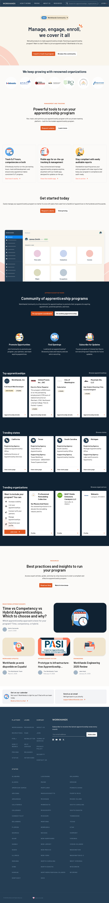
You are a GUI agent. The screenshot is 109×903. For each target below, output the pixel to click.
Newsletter (29, 738)
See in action (81, 178)
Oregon (73, 782)
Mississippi (46, 810)
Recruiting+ (17, 733)
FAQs (26, 733)
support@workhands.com (73, 699)
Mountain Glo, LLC (96, 381)
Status (15, 758)
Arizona (15, 793)
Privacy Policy (40, 748)
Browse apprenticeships (97, 373)
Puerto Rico (75, 793)
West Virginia (76, 861)
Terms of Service (41, 740)
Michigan (94, 439)
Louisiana (45, 776)
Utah (72, 827)
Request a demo (48, 128)
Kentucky (16, 878)
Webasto (94, 494)
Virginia (73, 838)
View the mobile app (48, 178)
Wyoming (73, 872)
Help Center (27, 745)
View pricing (62, 211)
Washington (75, 850)
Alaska (15, 782)
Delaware (16, 821)
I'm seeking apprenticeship (66, 313)
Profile (33, 533)
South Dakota (76, 810)
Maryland (45, 788)
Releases (28, 752)
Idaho (14, 850)
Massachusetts (48, 793)
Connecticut (18, 816)
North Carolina (48, 861)
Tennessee (75, 816)
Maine (43, 782)
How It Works (15, 745)
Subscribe (92, 734)
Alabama (16, 776)
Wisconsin (74, 867)
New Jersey (46, 844)
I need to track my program (43, 54)
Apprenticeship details (12, 415)
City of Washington (69, 381)
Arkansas (16, 799)
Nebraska (45, 827)
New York (45, 855)
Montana (45, 821)
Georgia (15, 833)
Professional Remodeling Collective (43, 496)
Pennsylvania (76, 788)
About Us (41, 727)
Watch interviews (61, 585)
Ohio (43, 878)
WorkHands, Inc (18, 380)
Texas (40, 439)
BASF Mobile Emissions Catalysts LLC (70, 496)
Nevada (44, 833)
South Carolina (70, 439)
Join (39, 733)
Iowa (14, 867)
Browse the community (67, 54)
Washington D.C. (77, 855)
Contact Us (42, 760)
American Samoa (19, 788)
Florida (15, 827)
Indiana (15, 861)
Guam (14, 838)
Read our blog (46, 585)
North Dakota (47, 867)
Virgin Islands (76, 844)
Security (41, 754)
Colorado (16, 810)
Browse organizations (98, 487)
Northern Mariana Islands (53, 872)
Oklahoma (74, 776)
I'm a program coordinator (42, 313)
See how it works (11, 178)
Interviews (29, 758)
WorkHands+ (17, 727)
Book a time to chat (18, 701)
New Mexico (46, 850)
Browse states (101, 432)
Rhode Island (76, 799)
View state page (9, 469)
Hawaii (15, 844)
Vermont (74, 833)
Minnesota (45, 804)
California (16, 439)
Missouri (45, 816)
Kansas (15, 872)
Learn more (62, 128)
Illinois (15, 855)
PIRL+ (14, 738)
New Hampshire (47, 838)
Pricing (15, 752)
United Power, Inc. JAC (44, 381)
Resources (29, 727)
